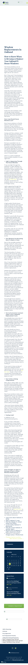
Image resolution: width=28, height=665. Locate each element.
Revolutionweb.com (18, 660)
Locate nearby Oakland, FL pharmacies (13, 525)
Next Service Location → (17, 538)
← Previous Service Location (12, 537)
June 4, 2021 (9, 584)
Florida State (19, 535)
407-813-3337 (13, 179)
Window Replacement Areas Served (13, 640)
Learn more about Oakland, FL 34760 (14, 518)
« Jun (8, 569)
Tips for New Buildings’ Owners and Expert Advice (14, 582)
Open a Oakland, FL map (13, 520)
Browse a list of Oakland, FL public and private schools (14, 531)
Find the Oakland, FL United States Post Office (14, 522)
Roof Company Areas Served (11, 639)
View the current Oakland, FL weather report (14, 528)
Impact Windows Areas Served (11, 642)
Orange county (10, 535)
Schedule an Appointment (15, 606)
